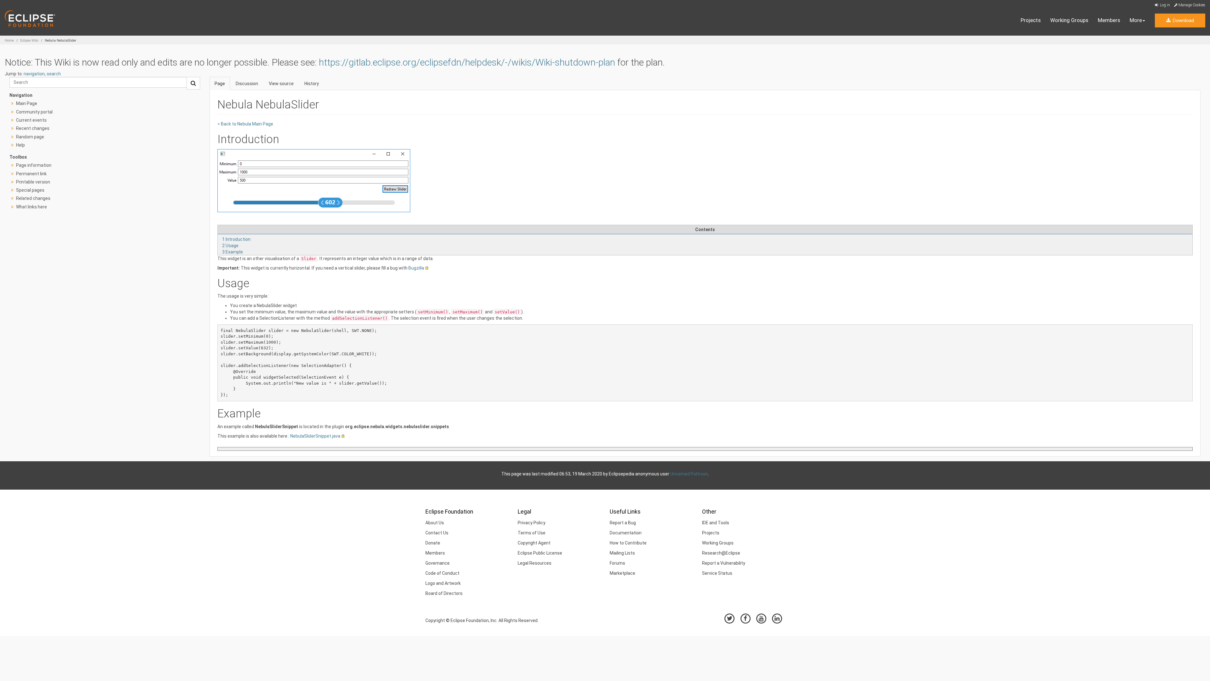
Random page (30, 136)
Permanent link (31, 173)
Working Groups (1069, 20)
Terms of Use (531, 532)
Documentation (626, 532)
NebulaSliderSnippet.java (315, 436)
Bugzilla (416, 268)
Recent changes (32, 128)
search (54, 73)
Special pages (30, 190)
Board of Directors (444, 593)
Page (220, 83)
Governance (437, 563)
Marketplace (622, 573)
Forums (617, 563)
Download (1182, 20)
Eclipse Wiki (29, 40)
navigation (34, 73)
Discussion (247, 83)
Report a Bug (623, 522)
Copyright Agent (534, 542)
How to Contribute (628, 542)
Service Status (717, 573)
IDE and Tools (715, 522)
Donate (432, 542)
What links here (31, 206)
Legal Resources (534, 563)
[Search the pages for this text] (193, 83)
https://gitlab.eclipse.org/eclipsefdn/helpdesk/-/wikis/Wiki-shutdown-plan (467, 62)
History (311, 83)
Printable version (33, 181)
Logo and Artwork (443, 583)
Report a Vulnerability (723, 563)
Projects (1031, 20)
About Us (434, 522)
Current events (31, 120)
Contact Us (436, 532)
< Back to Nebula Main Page (245, 123)
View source (281, 83)
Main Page (26, 103)
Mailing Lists (622, 553)
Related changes (33, 198)
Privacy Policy (531, 522)
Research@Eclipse (721, 553)
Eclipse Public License (540, 553)
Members (1109, 20)
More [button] (1136, 20)
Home (9, 40)
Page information (33, 165)
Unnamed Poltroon (689, 473)
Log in (1164, 5)
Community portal (34, 111)
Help (20, 145)
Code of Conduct (442, 573)
